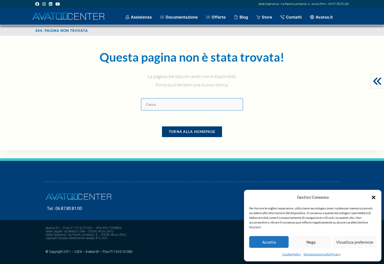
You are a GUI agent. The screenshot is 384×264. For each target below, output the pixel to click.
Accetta (269, 242)
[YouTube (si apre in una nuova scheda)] (57, 4)
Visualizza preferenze (354, 242)
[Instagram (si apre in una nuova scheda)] (44, 4)
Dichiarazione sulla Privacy (322, 254)
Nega (311, 242)
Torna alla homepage (192, 132)
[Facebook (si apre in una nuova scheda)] (38, 4)
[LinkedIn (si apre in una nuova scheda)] (50, 4)
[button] (373, 197)
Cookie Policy (291, 254)
